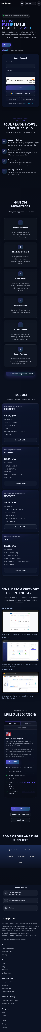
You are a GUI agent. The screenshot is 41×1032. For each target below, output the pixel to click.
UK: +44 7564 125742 (15, 892)
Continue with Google (22, 93)
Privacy (4, 1027)
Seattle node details (8, 1003)
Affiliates (5, 970)
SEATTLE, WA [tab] (12, 723)
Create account (12, 99)
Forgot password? (28, 99)
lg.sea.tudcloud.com (28, 792)
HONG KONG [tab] (28, 723)
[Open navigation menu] (22, 3)
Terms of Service (28, 103)
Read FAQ (20, 820)
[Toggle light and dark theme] (39, 3)
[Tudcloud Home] (6, 3)
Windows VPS (6, 988)
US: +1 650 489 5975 (15, 894)
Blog (3, 967)
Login (20, 87)
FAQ (3, 963)
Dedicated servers (8, 948)
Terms (4, 1024)
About (4, 1012)
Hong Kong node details (10, 1000)
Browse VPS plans (20, 809)
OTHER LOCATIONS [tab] (20, 727)
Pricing (4, 955)
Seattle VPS (5, 985)
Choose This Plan (20, 440)
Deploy (6, 45)
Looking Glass (6, 973)
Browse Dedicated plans (20, 814)
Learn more (12, 762)
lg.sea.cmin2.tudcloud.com (26, 782)
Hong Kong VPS (7, 952)
